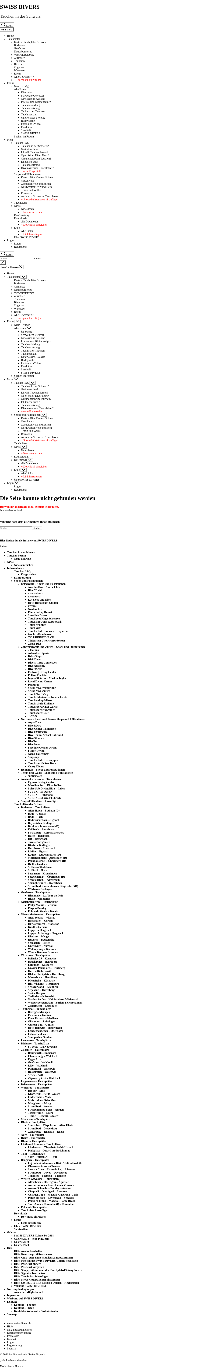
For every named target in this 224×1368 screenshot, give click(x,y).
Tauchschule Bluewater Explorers (48, 631)
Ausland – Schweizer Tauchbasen (39, 196)
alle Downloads (29, 221)
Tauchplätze (13, 38)
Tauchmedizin (29, 114)
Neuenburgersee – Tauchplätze (39, 901)
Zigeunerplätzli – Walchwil (44, 1078)
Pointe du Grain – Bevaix (43, 911)
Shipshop (33, 757)
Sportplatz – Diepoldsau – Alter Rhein (50, 1125)
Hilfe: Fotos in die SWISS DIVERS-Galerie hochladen (46, 1260)
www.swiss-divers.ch (19, 1323)
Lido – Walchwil (37, 1065)
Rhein (17, 73)
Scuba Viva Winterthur (42, 687)
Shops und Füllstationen (27, 174)
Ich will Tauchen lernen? (34, 152)
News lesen (27, 208)
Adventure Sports (38, 653)
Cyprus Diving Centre (41, 782)
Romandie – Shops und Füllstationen (43, 769)
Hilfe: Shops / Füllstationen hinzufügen (37, 1279)
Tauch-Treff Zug (38, 694)
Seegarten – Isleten (39, 942)
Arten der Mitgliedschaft (28, 1292)
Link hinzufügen (31, 1222)
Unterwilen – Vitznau (40, 945)
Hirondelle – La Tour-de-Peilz (45, 895)
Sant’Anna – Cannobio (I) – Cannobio (51, 1204)
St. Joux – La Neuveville (42, 1046)
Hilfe (10, 1248)
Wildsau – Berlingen (40, 889)
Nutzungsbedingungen (20, 1289)
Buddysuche (28, 120)
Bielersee (19, 64)
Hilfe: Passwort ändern (27, 1263)
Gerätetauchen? (29, 149)
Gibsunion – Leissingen (41, 1021)
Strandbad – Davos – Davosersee (47, 1172)
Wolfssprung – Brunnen (42, 949)
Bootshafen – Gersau (40, 920)
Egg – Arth (34, 1059)
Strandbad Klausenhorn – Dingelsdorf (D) (53, 886)
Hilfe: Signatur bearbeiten (29, 1273)
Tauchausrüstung (30, 108)
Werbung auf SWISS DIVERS (25, 1298)
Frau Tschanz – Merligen (43, 1018)
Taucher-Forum (16, 555)
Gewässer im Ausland (33, 98)
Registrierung (14, 1345)
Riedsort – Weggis (38, 936)
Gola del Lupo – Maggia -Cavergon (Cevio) (53, 1194)
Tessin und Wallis (30, 190)
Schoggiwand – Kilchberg (43, 986)
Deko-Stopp (35, 656)
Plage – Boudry (37, 908)
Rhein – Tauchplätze (33, 1122)
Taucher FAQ (21, 142)
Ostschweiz (27, 180)
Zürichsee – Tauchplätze (35, 955)
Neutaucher (35, 609)
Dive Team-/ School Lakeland (45, 734)
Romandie (26, 193)
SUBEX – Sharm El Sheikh (44, 797)
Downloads (20, 218)
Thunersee (20, 60)
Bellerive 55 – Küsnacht (42, 958)
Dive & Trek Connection (42, 662)
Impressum (13, 1295)
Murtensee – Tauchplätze (36, 1119)
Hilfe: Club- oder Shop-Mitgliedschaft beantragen (43, 1257)
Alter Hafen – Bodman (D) (43, 810)
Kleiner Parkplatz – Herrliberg (46, 974)
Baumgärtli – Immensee (42, 1052)
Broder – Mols (36, 1090)
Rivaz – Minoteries (39, 898)
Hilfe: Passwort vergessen (29, 1267)
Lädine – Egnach (38, 851)
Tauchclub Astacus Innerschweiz (47, 697)
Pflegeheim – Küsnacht (41, 980)
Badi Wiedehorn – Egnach (43, 819)
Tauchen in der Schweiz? (35, 145)
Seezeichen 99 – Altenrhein (44, 879)
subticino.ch (35, 775)
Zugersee (19, 67)
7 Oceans (33, 649)
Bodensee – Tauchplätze (35, 807)
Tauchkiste (34, 627)
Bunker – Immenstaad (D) (43, 826)
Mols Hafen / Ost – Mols (42, 1100)
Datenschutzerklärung (19, 1332)
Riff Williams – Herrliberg (43, 983)
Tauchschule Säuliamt (41, 703)
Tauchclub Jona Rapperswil (44, 621)
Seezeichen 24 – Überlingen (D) (46, 876)
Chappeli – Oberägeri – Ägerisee (47, 1191)
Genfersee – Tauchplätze (35, 892)
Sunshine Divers (37, 615)
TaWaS (32, 716)
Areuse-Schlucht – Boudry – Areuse (49, 1188)
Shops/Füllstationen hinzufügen (39, 801)
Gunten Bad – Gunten (41, 1024)
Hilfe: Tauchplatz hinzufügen (31, 1276)
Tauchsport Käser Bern (42, 763)
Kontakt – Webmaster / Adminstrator (36, 1311)
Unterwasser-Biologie (33, 117)
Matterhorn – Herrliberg (42, 977)
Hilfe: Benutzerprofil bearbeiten (33, 1254)
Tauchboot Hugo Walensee (44, 618)
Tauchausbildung (30, 105)
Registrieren (20, 246)
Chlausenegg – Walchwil (42, 1056)
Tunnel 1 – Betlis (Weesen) (43, 1115)
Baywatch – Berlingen (41, 823)
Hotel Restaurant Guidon (43, 602)
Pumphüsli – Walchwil (41, 1068)
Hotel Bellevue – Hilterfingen (45, 1027)
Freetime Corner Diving (42, 747)
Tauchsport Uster (38, 712)
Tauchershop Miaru (40, 700)
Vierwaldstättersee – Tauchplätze (40, 914)
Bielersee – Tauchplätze (35, 1043)
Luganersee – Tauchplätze (36, 1081)
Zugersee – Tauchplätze (35, 1049)
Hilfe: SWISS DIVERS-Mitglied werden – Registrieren (46, 1282)
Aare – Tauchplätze (32, 1134)
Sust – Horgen (36, 993)
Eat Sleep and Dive (39, 599)
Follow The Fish (37, 675)
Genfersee (19, 48)
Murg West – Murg (39, 1103)
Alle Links (27, 230)
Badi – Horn (35, 816)
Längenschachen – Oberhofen (46, 1030)
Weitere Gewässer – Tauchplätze (40, 1178)
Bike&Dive (34, 725)
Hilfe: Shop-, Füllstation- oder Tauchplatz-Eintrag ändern (48, 1270)
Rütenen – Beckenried (41, 939)
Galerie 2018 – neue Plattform (31, 1238)
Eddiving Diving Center (42, 672)
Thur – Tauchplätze (33, 1153)
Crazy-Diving (36, 766)
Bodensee (19, 45)
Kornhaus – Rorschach (41, 848)
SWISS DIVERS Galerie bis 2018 (34, 1235)
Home (10, 35)
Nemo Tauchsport (38, 753)
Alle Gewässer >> (24, 76)
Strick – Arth (36, 1074)
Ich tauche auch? (30, 161)
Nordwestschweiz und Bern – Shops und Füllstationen (53, 719)
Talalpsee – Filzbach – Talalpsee (47, 1175)
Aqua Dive (34, 722)
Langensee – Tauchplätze (36, 1040)
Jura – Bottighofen (39, 842)
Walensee (19, 70)
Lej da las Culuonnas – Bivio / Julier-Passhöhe (55, 1163)
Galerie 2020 (21, 1244)
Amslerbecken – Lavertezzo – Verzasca (51, 1185)
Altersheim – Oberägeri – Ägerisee (48, 1182)
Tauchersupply (37, 624)
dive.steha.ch (35, 593)
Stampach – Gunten (40, 1037)
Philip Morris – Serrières (42, 904)
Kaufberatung (21, 215)
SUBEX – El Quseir (40, 791)
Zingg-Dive (34, 643)
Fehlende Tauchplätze (34, 1207)
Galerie (11, 1232)
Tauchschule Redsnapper (43, 760)
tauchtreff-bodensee (39, 634)
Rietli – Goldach (37, 864)
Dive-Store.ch (36, 738)
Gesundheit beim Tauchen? (36, 158)
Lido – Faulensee (38, 1034)
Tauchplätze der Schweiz (29, 804)
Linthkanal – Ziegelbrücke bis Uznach (51, 1147)
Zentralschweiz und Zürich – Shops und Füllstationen (53, 646)
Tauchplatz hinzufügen (34, 1210)
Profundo (33, 684)
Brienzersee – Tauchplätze (36, 1084)
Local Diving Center (40, 681)
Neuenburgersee (23, 51)
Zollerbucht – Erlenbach (42, 1005)
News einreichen (23, 564)
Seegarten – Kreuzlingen (42, 873)
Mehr (10, 139)
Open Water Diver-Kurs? (35, 155)
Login (10, 240)
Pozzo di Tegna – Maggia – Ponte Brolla (51, 1200)
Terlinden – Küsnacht (41, 996)
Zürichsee (19, 57)
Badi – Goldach (37, 813)
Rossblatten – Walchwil (42, 1071)
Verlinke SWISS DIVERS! (30, 1285)
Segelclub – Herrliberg (41, 989)
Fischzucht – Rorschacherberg (46, 832)
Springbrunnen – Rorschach (45, 882)
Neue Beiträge (22, 86)
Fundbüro (26, 127)
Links (17, 227)
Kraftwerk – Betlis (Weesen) (44, 1093)
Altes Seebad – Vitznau (41, 917)
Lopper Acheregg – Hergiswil (45, 933)
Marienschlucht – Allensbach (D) (47, 857)
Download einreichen (33, 1216)
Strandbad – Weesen (40, 1106)
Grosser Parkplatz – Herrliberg (46, 967)
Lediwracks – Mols (39, 1097)
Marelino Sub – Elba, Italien (45, 785)
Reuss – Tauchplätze (33, 1137)
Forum (10, 82)
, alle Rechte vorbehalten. (14, 1360)
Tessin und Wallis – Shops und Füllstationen (47, 772)
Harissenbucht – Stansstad (43, 923)
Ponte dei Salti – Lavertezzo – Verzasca (51, 1197)
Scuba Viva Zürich (39, 690)
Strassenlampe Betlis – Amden (46, 1109)
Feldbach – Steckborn (41, 829)
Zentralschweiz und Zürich (36, 183)
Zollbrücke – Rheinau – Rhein (46, 1131)
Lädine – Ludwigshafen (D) (44, 854)
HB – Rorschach (38, 838)
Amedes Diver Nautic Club (44, 587)
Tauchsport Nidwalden (41, 709)
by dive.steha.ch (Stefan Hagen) (26, 1354)
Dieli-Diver (34, 659)
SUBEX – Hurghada (40, 794)
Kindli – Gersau (37, 927)
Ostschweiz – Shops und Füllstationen (43, 583)
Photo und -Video (31, 123)
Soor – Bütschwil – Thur (42, 1156)
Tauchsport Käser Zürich (43, 706)
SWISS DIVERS (20, 7)
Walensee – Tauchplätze (35, 1087)
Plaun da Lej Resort (40, 612)
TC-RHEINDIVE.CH (41, 637)
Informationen (15, 568)
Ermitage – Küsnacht (40, 964)
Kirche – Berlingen (39, 845)
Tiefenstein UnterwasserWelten (46, 640)
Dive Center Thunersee (42, 728)
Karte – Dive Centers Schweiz (38, 177)
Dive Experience (37, 731)
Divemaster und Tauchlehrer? (37, 167)
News (17, 205)
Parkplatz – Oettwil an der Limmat (49, 1150)
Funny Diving (36, 750)
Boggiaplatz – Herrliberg (42, 961)
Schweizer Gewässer (32, 95)
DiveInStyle (35, 668)
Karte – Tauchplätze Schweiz (30, 42)
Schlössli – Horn (37, 870)
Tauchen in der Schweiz (20, 16)
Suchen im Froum (24, 136)
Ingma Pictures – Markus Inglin (47, 678)
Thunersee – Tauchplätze (36, 1008)
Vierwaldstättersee (24, 54)
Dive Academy (36, 665)
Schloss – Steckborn (40, 867)
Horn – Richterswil (39, 971)
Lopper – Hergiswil (39, 930)
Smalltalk (26, 130)
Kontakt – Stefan (24, 1307)
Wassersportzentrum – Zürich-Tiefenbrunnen (55, 1002)
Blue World (35, 590)
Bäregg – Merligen (39, 1012)
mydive (32, 605)
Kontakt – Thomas (25, 1304)
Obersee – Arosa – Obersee (44, 1166)
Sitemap (12, 1314)
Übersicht (26, 92)
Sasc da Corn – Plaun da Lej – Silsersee (51, 1169)
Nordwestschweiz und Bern (36, 186)
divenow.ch (34, 596)
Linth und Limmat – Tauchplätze (41, 1144)
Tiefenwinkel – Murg (40, 1112)
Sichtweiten (21, 1229)
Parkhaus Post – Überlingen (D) (47, 860)
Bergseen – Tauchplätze (35, 1159)
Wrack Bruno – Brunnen (43, 952)
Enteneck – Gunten (39, 1015)
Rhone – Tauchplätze (33, 1141)
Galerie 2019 (21, 1241)
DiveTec (33, 741)
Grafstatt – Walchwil (40, 1062)
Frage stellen (28, 574)
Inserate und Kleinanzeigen (36, 101)
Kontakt (12, 1301)
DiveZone (34, 744)
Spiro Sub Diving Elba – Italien (46, 788)
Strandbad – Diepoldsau (42, 1128)
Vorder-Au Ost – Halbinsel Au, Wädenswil (53, 999)
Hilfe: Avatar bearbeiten (28, 1251)
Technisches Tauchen (33, 111)
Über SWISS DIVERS (27, 237)
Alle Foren (20, 89)
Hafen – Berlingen (39, 835)
